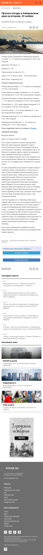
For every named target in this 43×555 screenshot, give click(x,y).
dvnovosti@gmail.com (11, 478)
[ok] (19, 532)
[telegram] (5, 532)
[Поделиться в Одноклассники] (37, 27)
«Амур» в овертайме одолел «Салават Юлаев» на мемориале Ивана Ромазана (22, 337)
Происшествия (9, 495)
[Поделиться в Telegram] (30, 27)
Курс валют (8, 519)
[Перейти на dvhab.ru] (7, 2)
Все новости (6, 8)
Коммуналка (8, 526)
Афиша (6, 523)
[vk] (10, 532)
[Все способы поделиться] (40, 27)
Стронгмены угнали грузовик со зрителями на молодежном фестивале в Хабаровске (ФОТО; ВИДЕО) (20, 318)
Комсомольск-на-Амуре (12, 490)
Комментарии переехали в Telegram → (17, 249)
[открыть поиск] (40, 3)
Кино (5, 514)
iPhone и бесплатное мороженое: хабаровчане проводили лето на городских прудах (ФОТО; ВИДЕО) (20, 306)
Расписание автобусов (11, 521)
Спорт (6, 497)
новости (17, 3)
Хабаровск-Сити (9, 502)
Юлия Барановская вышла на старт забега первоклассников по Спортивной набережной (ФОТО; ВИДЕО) (20, 295)
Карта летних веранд (11, 499)
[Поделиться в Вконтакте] (34, 27)
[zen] (14, 532)
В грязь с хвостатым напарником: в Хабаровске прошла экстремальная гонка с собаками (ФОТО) (22, 328)
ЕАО (5, 492)
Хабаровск (17, 8)
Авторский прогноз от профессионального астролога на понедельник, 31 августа (19, 285)
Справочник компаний (11, 516)
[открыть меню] (36, 3)
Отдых (6, 511)
